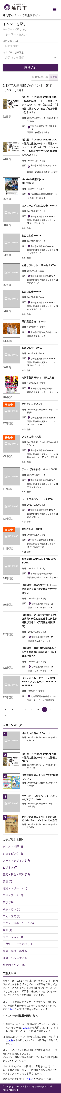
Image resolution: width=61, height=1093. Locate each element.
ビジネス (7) (10, 867)
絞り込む (30, 67)
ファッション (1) (13, 937)
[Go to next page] (6, 715)
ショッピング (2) (13, 853)
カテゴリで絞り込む (13, 52)
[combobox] (30, 46)
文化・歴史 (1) (11, 916)
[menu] (55, 9)
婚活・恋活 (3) (11, 909)
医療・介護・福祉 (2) (15, 951)
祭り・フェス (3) (13, 895)
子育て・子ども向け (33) (18, 944)
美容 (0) (7, 881)
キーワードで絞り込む (14, 29)
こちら (11, 1009)
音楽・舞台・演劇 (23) (16, 874)
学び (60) (8, 902)
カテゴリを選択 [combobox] (14, 57)
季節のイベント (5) (14, 965)
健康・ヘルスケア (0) (15, 958)
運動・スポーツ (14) (15, 888)
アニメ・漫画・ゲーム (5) (18, 923)
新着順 (53, 77)
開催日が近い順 (40, 77)
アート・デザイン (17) (16, 860)
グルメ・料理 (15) (13, 846)
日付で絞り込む (11, 40)
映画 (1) (7, 930)
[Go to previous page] (6, 709)
